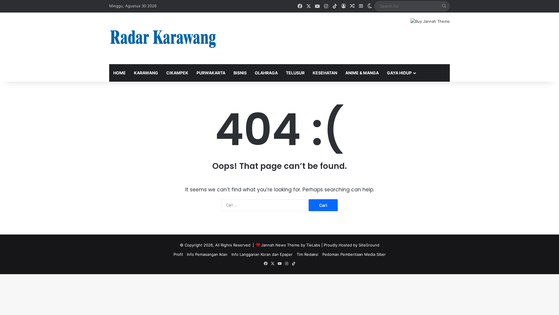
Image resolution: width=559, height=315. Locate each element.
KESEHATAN (325, 72)
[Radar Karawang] (163, 38)
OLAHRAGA (266, 72)
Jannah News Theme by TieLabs (290, 245)
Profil (178, 254)
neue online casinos (18, 277)
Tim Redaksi (307, 254)
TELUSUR (295, 72)
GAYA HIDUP (399, 72)
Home (119, 72)
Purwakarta (211, 72)
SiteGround (369, 245)
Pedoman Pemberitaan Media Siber (354, 254)
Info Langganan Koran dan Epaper (262, 254)
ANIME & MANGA (362, 72)
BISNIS (240, 72)
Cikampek (177, 72)
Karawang (146, 72)
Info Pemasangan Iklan (207, 254)
